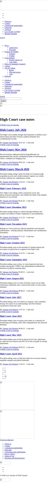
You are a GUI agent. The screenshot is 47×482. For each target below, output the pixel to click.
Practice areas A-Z (15, 60)
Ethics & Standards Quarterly (15, 64)
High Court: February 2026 (13, 188)
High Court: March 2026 (14, 169)
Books (11, 70)
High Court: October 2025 (12, 243)
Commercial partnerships (13, 26)
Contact (7, 23)
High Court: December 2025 (13, 207)
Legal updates (10, 58)
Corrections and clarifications (15, 452)
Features (12, 54)
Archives (8, 30)
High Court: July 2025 (10, 297)
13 (5, 376)
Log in (2, 38)
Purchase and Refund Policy (15, 458)
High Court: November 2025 (13, 224)
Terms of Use (9, 456)
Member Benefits (11, 34)
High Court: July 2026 (13, 129)
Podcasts (8, 76)
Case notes (13, 62)
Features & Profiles (11, 52)
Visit (10, 74)
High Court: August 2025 (12, 278)
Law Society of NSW (12, 32)
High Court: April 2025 (11, 354)
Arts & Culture (10, 68)
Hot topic (12, 50)
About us (8, 21)
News (7, 46)
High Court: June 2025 (11, 316)
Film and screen (15, 72)
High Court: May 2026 (13, 149)
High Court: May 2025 (11, 335)
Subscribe (8, 28)
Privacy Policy (10, 454)
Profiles (12, 56)
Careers (7, 66)
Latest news (13, 48)
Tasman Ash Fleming (10, 143)
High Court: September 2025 (13, 259)
